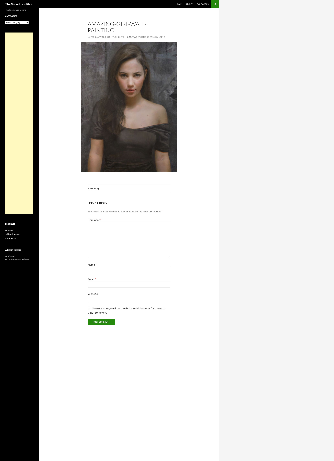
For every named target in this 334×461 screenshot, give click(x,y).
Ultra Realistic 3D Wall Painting (147, 37)
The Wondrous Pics (18, 4)
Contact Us (203, 4)
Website (93, 293)
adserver (9, 230)
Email (92, 279)
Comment (94, 219)
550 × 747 (119, 37)
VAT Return (10, 238)
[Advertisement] (19, 123)
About (189, 4)
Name (92, 264)
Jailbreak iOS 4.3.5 (13, 234)
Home (178, 4)
